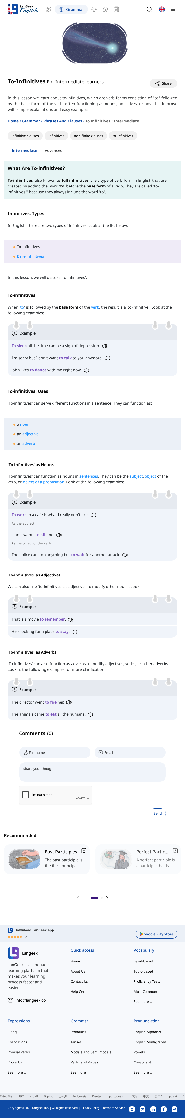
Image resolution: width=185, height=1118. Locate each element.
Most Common (145, 991)
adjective (30, 434)
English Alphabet (147, 1032)
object (151, 476)
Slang (12, 1032)
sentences (88, 476)
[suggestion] (47, 859)
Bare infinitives (30, 256)
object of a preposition (43, 482)
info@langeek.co (30, 1000)
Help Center (80, 991)
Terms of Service (114, 1108)
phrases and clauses (62, 121)
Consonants (143, 1062)
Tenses (76, 1042)
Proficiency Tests (147, 981)
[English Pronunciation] (105, 9)
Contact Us (79, 981)
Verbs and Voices (84, 1062)
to (22, 307)
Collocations (17, 1042)
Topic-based (143, 971)
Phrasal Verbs (19, 1052)
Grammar (31, 121)
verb (95, 307)
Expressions (19, 1021)
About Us (78, 971)
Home (13, 121)
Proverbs (15, 1062)
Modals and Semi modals (91, 1052)
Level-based (143, 961)
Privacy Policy (90, 1108)
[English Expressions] (94, 9)
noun (25, 424)
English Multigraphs (150, 1042)
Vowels (139, 1052)
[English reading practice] (116, 9)
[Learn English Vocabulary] (48, 9)
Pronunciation (147, 1021)
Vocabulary (144, 950)
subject (136, 476)
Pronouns (78, 1032)
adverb (28, 443)
